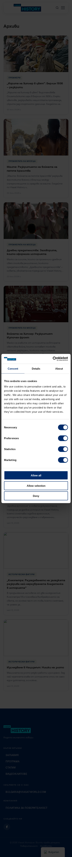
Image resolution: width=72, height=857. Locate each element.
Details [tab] (36, 368)
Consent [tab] (13, 368)
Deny (36, 495)
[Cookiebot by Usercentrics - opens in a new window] (52, 359)
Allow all (36, 475)
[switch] (63, 438)
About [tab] (59, 368)
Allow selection (36, 485)
